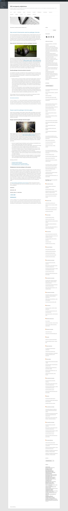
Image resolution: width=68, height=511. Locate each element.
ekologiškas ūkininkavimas (51, 475)
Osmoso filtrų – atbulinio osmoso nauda (51, 59)
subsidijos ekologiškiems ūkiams (50, 495)
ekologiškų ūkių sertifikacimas (48, 480)
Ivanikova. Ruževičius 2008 (48, 484)
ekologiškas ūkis (48, 476)
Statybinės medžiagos (49, 440)
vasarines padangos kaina (17, 102)
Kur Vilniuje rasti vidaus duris (49, 72)
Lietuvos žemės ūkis (49, 488)
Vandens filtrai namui (48, 331)
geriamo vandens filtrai (49, 483)
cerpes (55, 474)
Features (34, 12)
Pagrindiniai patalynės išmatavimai (50, 251)
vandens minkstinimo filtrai (51, 498)
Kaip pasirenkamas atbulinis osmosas (51, 209)
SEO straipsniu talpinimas (14, 97)
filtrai (46, 482)
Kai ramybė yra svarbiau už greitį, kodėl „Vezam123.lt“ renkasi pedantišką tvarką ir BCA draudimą (51, 51)
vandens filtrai (49, 496)
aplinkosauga (47, 466)
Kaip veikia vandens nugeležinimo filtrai (51, 156)
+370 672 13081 (12, 194)
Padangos (15, 100)
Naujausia (50, 12)
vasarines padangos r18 (26, 103)
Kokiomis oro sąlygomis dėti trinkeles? (51, 339)
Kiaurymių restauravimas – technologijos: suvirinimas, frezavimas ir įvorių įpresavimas (51, 354)
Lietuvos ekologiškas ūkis (50, 486)
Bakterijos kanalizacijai (50, 318)
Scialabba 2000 (48, 492)
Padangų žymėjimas (48, 95)
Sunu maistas (48, 305)
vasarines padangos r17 (19, 103)
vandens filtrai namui (49, 497)
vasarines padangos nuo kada (26, 102)
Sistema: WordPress (13, 506)
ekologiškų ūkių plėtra (50, 478)
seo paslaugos (54, 492)
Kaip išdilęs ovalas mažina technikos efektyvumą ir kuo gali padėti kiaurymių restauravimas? (51, 414)
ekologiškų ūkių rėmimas (50, 478)
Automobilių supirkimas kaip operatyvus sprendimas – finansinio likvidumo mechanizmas (51, 296)
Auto (11, 12)
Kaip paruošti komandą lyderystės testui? (51, 54)
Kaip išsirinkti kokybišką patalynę (50, 253)
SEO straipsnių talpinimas (18, 6)
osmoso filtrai (55, 490)
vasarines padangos (20, 101)
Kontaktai (34, 14)
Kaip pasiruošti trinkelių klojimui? (50, 398)
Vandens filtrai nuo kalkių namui (50, 351)
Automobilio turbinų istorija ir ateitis (50, 97)
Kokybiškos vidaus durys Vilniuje (50, 243)
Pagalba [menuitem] (1, 6)
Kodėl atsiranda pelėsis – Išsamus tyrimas (51, 322)
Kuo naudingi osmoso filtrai (49, 56)
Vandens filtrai (48, 200)
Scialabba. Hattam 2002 (49, 491)
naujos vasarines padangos (24, 100)
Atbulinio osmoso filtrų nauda (49, 219)
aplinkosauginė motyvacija (50, 467)
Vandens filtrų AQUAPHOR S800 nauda (51, 333)
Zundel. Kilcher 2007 (49, 499)
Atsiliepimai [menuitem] (2, 7)
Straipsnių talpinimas (49, 329)
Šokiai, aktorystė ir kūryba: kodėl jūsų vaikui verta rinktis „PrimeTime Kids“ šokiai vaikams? (51, 68)
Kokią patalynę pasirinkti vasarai (50, 249)
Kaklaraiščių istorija (48, 241)
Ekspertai (47, 396)
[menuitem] (1, 1)
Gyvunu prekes (48, 359)
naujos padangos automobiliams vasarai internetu (20, 182)
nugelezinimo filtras (49, 489)
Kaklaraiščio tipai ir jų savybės (49, 71)
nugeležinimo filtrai (49, 490)
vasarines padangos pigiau (35, 102)
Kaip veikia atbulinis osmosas (49, 154)
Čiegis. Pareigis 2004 (48, 500)
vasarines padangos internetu (28, 101)
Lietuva (50, 485)
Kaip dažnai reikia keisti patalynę (50, 256)
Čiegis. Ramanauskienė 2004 (54, 500)
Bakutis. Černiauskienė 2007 (50, 474)
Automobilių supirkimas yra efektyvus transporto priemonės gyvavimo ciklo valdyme (51, 410)
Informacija (39, 12)
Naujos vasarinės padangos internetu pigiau (21, 110)
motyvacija (56, 488)
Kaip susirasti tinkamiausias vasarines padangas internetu (25, 32)
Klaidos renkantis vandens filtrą (50, 140)
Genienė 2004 (51, 482)
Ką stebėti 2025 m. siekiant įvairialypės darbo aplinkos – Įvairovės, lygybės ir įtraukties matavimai (51, 281)
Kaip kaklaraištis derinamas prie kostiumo (51, 55)
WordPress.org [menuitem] (2, 2)
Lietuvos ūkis (48, 487)
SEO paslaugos (48, 231)
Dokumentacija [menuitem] (2, 3)
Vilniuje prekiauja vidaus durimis (50, 442)
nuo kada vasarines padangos (32, 100)
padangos (38, 100)
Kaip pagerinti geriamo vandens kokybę (51, 194)
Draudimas (19, 12)
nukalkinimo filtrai (48, 490)
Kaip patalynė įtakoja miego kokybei (50, 254)
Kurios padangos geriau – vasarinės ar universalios (20, 164)
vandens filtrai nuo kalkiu (50, 497)
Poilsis (24, 12)
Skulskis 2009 (47, 493)
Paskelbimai (45, 12)
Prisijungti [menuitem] (3, 0)
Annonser (11, 14)
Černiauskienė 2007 (55, 499)
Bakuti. (46, 474)
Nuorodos (29, 14)
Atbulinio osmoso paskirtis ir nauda (50, 58)
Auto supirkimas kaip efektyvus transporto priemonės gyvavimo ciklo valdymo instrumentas (51, 137)
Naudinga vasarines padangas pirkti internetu (19, 163)
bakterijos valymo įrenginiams (50, 472)
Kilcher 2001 (55, 484)
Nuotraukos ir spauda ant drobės (50, 46)
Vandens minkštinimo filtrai (49, 60)
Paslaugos (29, 12)
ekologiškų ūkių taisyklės (50, 481)
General (16, 14)
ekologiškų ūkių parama (50, 477)
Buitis (15, 12)
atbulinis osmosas (48, 468)
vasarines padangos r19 (33, 103)
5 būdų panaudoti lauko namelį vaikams (51, 120)
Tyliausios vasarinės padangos (17, 162)
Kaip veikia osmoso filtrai (49, 143)
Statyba (21, 14)
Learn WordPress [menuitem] (3, 5)
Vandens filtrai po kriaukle (49, 61)
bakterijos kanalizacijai (49, 470)
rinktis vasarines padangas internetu (28, 134)
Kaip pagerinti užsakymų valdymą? (50, 53)
